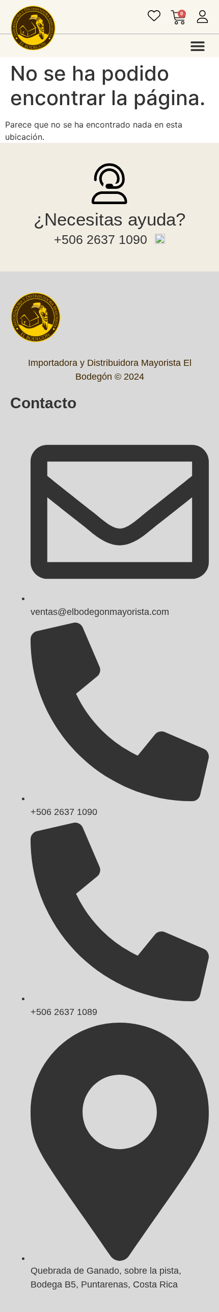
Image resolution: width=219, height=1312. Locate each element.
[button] (197, 45)
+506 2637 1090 (100, 239)
